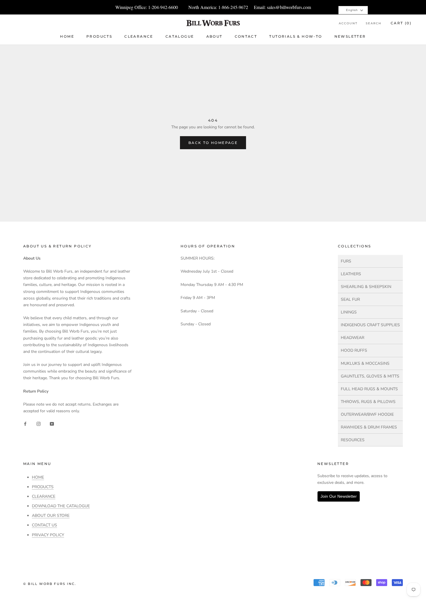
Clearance (138, 36)
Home (67, 36)
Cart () (401, 23)
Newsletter (350, 36)
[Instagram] (39, 423)
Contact (246, 36)
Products (99, 36)
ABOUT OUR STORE (51, 515)
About (214, 36)
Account (348, 23)
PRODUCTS (43, 487)
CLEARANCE (43, 496)
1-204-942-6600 (163, 7)
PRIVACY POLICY (48, 535)
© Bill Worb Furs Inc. (49, 584)
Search (373, 23)
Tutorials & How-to (295, 36)
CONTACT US (44, 525)
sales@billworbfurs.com (289, 7)
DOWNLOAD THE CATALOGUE (61, 506)
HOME (38, 477)
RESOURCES (353, 440)
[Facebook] (25, 423)
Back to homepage (213, 143)
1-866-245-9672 (233, 7)
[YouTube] (52, 423)
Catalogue (179, 36)
